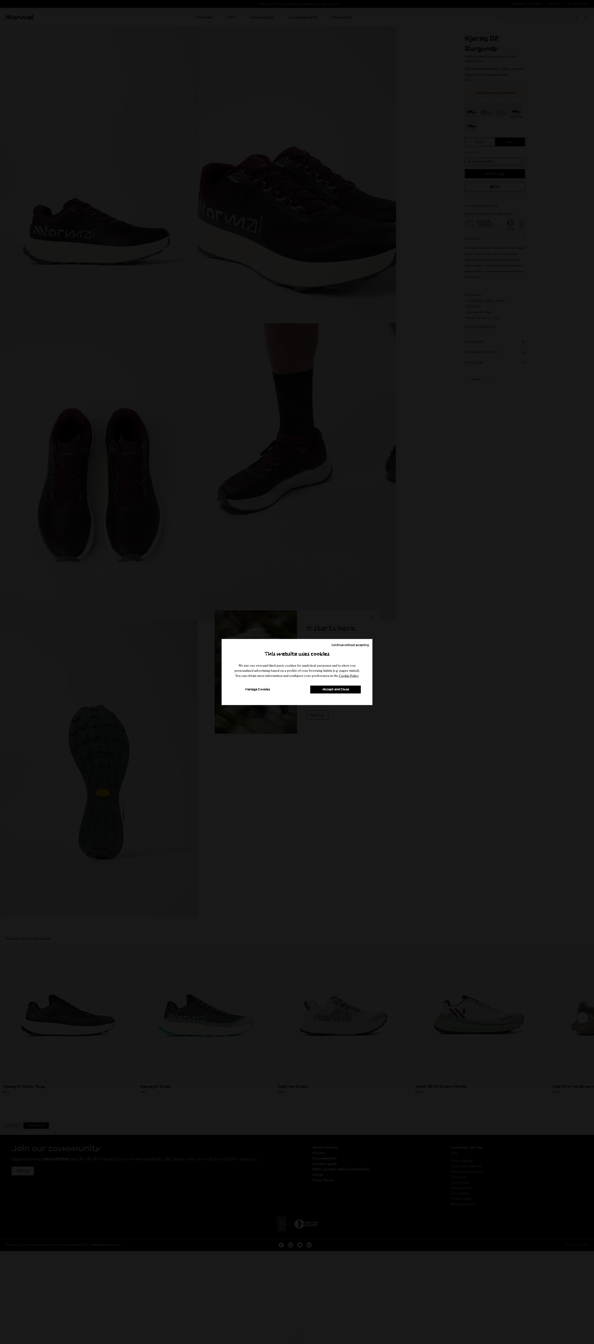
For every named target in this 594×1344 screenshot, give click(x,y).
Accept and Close (335, 689)
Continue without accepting (350, 645)
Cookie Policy (348, 676)
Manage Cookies (257, 689)
